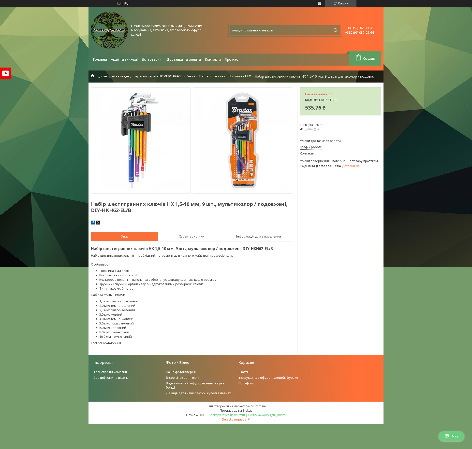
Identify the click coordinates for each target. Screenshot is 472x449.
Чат (455, 436)
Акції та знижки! (124, 59)
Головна (100, 59)
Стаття (243, 372)
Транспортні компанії (110, 372)
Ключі (190, 76)
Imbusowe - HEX (238, 76)
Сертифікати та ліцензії (112, 377)
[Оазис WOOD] (109, 30)
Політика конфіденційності (267, 415)
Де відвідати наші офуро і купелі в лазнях (198, 393)
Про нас (231, 59)
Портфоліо (246, 383)
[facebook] (93, 223)
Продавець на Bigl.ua (236, 410)
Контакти (213, 59)
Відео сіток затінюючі (182, 377)
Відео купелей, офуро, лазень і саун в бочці (195, 385)
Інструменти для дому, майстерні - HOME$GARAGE (142, 76)
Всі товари (151, 59)
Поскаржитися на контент (227, 415)
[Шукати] (335, 30)
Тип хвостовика (211, 76)
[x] (98, 223)
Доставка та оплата (183, 59)
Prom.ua (259, 406)
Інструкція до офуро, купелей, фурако (268, 377)
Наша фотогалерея (181, 372)
